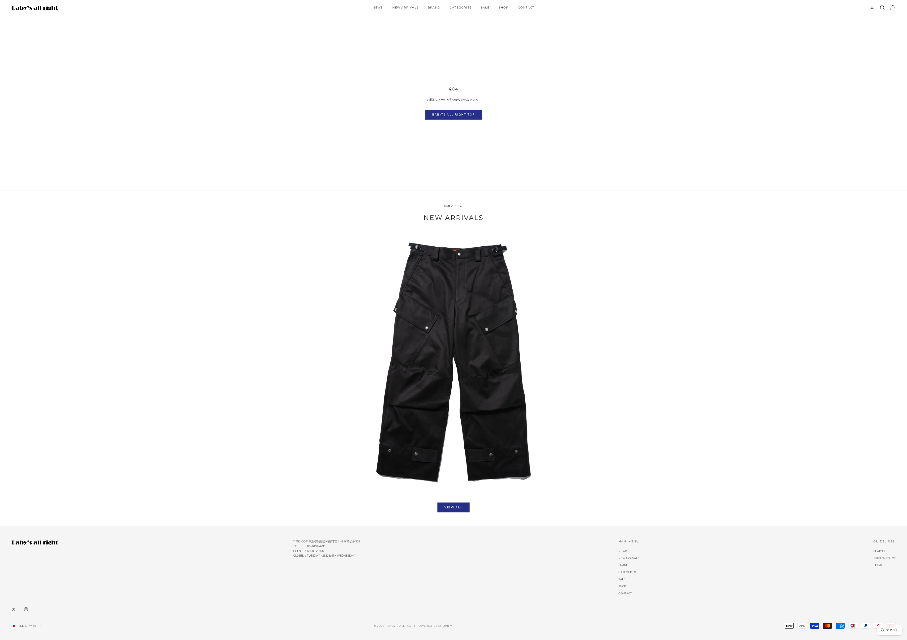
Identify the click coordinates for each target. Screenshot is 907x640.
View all (453, 507)
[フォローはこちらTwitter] (13, 609)
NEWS (378, 7)
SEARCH (879, 551)
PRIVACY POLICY (884, 558)
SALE (485, 7)
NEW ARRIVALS (405, 7)
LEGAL (878, 565)
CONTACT (526, 7)
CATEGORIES (460, 7)
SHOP (504, 7)
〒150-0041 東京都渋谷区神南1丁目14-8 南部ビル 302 (326, 541)
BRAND (434, 7)
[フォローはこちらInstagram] (26, 609)
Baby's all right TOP (453, 114)
